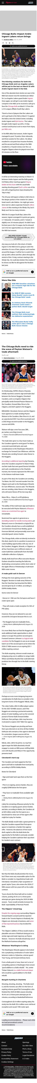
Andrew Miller (8, 39)
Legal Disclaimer (28, 1055)
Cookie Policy (6, 1055)
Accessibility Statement (9, 1059)
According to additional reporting (13, 461)
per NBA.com (6, 129)
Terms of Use (27, 1052)
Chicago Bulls (13, 106)
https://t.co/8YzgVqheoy (20, 497)
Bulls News (10, 333)
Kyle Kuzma (19, 121)
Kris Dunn (12, 185)
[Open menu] (3, 3)
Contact (4, 1046)
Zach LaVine (23, 187)
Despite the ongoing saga (11, 913)
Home (3, 333)
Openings (25, 1042)
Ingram (30, 98)
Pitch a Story (26, 1049)
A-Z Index (25, 1059)
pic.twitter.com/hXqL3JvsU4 (12, 432)
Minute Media (10, 1066)
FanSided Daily (6, 1049)
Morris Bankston (9, 358)
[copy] (12, 43)
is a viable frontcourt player (23, 970)
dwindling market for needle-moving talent (17, 521)
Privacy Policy (6, 1052)
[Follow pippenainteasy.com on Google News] (32, 272)
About (3, 1042)
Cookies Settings (7, 1062)
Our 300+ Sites (27, 1046)
